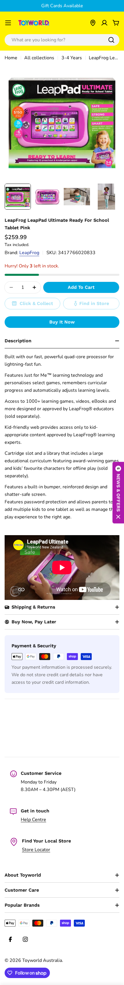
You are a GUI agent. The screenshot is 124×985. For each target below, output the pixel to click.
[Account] (104, 22)
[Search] (111, 39)
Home (11, 58)
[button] (118, 492)
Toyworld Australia (42, 960)
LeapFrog (29, 253)
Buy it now (62, 322)
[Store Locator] (92, 22)
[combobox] (62, 40)
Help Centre (33, 819)
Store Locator (36, 850)
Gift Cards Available (62, 6)
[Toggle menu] (8, 22)
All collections (39, 58)
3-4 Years (71, 58)
